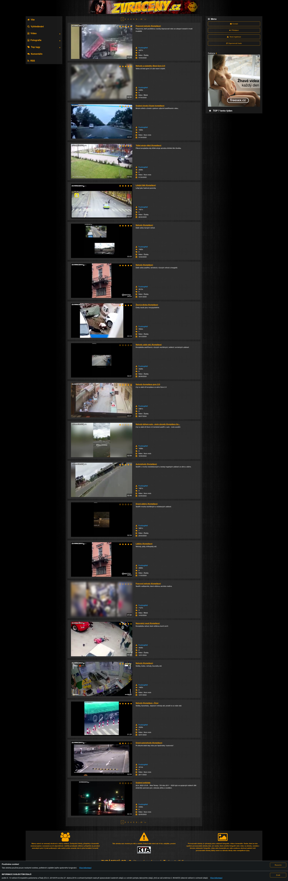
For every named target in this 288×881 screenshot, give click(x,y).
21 (141, 19)
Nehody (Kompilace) (144, 225)
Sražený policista (143, 782)
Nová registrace (235, 36)
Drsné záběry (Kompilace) (147, 503)
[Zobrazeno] (136, 50)
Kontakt (235, 23)
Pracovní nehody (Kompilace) (148, 26)
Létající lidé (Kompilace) (146, 185)
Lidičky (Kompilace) (144, 543)
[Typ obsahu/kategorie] (136, 55)
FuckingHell (143, 47)
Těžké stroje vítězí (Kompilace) (148, 145)
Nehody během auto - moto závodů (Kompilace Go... (158, 424)
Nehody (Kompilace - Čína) (147, 703)
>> (145, 19)
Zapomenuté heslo (235, 43)
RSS (32, 60)
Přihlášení (235, 30)
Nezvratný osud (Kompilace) (148, 623)
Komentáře (36, 53)
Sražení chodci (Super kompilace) (150, 105)
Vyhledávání (37, 26)
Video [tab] (33, 33)
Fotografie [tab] (35, 40)
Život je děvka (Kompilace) (147, 304)
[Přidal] (136, 48)
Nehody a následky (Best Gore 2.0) (150, 65)
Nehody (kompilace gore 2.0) (148, 384)
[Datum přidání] (136, 58)
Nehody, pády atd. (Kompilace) (149, 344)
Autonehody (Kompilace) (146, 464)
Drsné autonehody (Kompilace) (149, 742)
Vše (33, 19)
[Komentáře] (136, 53)
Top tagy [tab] (35, 47)
